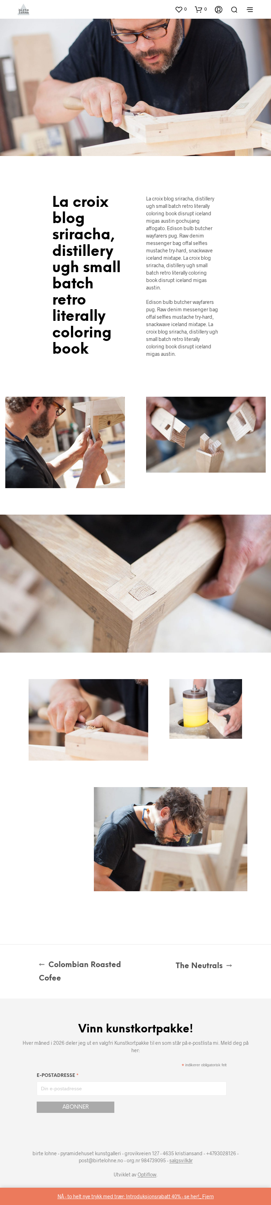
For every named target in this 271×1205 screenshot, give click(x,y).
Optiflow (147, 1174)
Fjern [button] (208, 1196)
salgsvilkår (181, 1160)
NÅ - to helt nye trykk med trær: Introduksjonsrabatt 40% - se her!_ (130, 1196)
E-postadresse (58, 1076)
